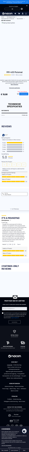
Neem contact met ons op (14, 367)
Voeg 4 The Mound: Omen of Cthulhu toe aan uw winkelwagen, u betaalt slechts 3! (14, 2)
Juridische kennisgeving (10, 373)
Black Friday (13, 388)
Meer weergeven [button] (14, 84)
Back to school (14, 390)
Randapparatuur (11, 17)
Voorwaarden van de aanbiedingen (11, 376)
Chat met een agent (16, 416)
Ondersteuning (17, 365)
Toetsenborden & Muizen (7, 18)
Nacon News (22, 401)
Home (2, 17)
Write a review (19, 75)
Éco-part (24, 376)
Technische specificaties (14, 88)
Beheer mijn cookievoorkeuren (14, 378)
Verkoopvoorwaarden (14, 369)
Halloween (23, 388)
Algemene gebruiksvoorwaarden (14, 371)
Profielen (9, 399)
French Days (5, 388)
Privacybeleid (20, 373)
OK (12, 9)
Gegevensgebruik (15, 317)
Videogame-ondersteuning (11, 401)
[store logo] (7, 14)
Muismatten (20, 18)
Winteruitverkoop (19, 386)
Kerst (18, 388)
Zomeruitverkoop (9, 386)
